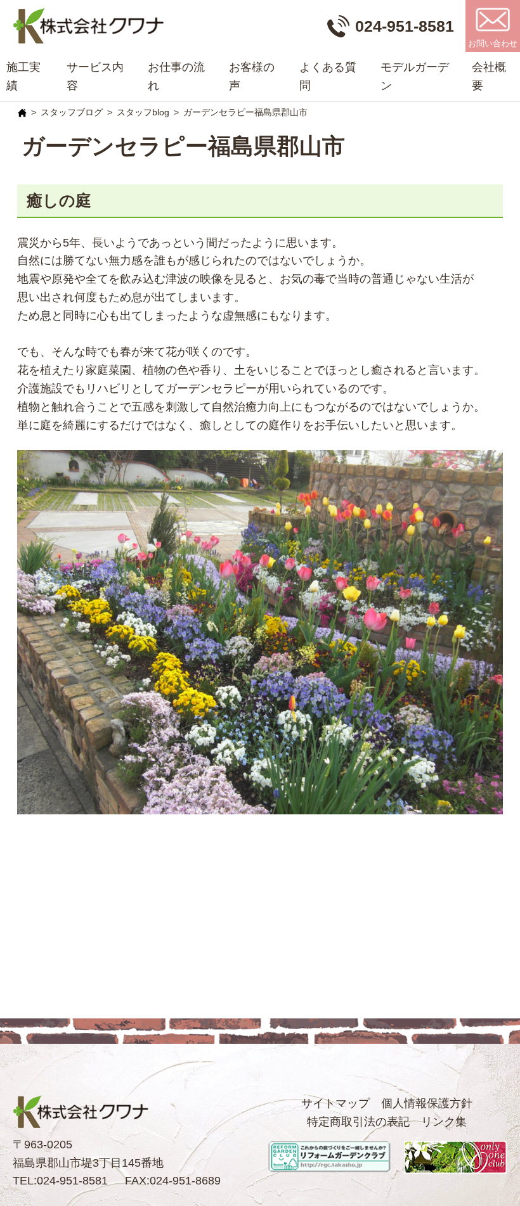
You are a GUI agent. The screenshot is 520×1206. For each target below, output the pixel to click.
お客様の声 (252, 76)
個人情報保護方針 (426, 1103)
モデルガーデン (414, 76)
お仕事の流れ (176, 76)
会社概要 (489, 76)
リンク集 (444, 1121)
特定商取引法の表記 (358, 1121)
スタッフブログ (72, 112)
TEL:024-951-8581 (60, 1180)
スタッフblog (143, 112)
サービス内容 (95, 76)
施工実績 (23, 76)
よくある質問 (327, 76)
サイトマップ (335, 1103)
